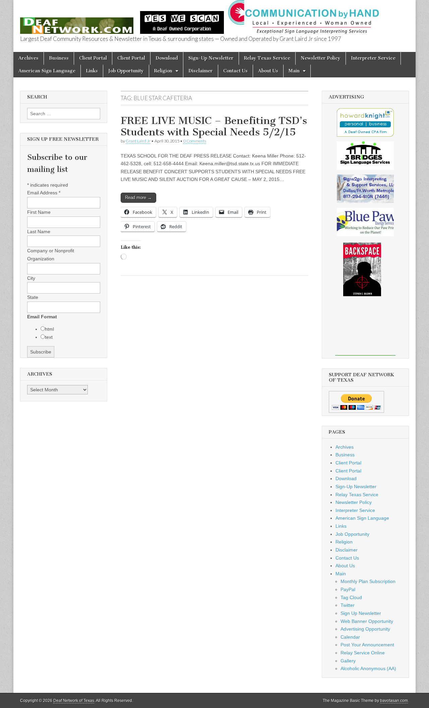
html (49, 329)
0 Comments (194, 140)
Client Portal (93, 58)
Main (294, 71)
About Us (268, 71)
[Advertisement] (365, 330)
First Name (39, 212)
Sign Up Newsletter (361, 613)
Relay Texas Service (267, 58)
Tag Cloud (351, 597)
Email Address (43, 192)
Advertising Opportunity (365, 629)
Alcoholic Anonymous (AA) (368, 668)
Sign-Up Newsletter (211, 58)
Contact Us (235, 71)
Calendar (350, 637)
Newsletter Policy (321, 58)
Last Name (38, 231)
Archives (28, 58)
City (31, 278)
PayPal (348, 589)
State (32, 297)
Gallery (348, 660)
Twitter (348, 605)
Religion (163, 71)
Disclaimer (200, 71)
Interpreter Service (373, 58)
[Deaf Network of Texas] (76, 22)
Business (59, 58)
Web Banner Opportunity (367, 621)
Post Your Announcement (367, 644)
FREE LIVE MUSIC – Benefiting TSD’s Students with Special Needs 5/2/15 (214, 126)
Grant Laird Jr (138, 140)
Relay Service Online (363, 652)
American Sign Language (46, 71)
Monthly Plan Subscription (368, 581)
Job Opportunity (126, 71)
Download (167, 58)
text (49, 337)
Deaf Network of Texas (73, 700)
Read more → (138, 197)
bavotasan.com (394, 700)
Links (92, 71)
